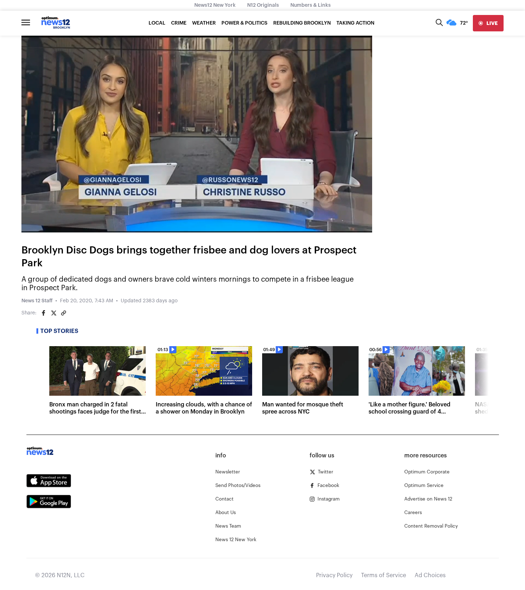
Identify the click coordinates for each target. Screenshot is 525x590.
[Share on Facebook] (43, 313)
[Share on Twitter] (53, 313)
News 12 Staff (36, 300)
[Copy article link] (63, 313)
